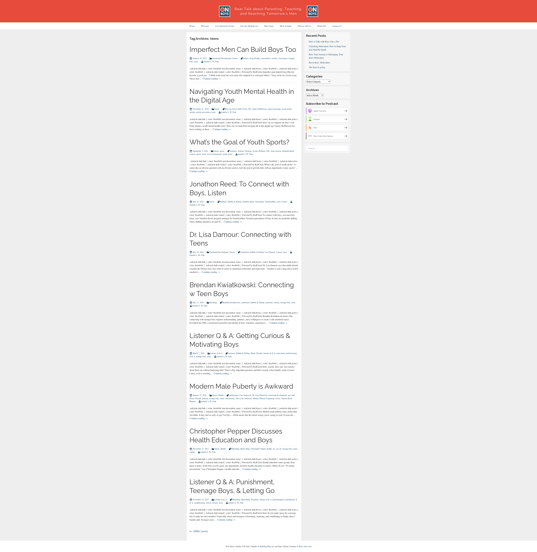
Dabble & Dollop (234, 201)
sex (274, 448)
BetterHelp (245, 499)
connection (244, 252)
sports (222, 151)
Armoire (233, 151)
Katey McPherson (260, 109)
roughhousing (199, 502)
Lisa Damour (270, 252)
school (208, 502)
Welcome (205, 25)
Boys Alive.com (305, 546)
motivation (280, 353)
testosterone (230, 398)
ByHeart (262, 151)
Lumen (192, 154)
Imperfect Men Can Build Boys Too (242, 49)
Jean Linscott (276, 151)
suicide (192, 112)
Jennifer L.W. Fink (211, 61)
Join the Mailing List (249, 25)
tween (277, 398)
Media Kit (321, 25)
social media (287, 109)
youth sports (227, 154)
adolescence (233, 395)
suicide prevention (203, 112)
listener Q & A (269, 353)
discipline (255, 499)
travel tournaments (214, 154)
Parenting (213, 302)
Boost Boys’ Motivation (319, 62)
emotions (269, 302)
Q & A (192, 356)
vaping (192, 452)
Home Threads (256, 353)
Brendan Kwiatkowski (231, 302)
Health (220, 395)
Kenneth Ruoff (288, 151)
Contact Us (337, 25)
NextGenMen (270, 201)
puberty (205, 398)
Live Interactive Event (224, 25)
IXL (249, 109)
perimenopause (278, 499)
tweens (284, 201)
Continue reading (212, 78)
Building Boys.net (267, 546)
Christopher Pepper (258, 448)
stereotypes (283, 58)
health (269, 448)
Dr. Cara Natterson (259, 395)
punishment (290, 499)
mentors (274, 58)
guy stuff (291, 395)
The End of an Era (317, 67)
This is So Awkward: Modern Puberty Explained (255, 398)
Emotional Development (221, 58)
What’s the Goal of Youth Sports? (239, 142)
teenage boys (285, 302)
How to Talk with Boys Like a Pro (324, 41)
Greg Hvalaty (255, 58)
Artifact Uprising (244, 151)
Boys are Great (231, 109)
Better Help (244, 448)
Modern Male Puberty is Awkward (241, 386)
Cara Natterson (245, 395)
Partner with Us (304, 25)
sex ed (278, 448)
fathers (246, 58)
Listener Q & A (216, 353)
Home (192, 25)
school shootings (274, 109)
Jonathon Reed (248, 201)
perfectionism (291, 353)
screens (215, 502)
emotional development (277, 395)
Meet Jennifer (286, 25)
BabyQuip (235, 448)
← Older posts (198, 531)
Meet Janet (269, 25)
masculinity (265, 58)
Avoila (255, 151)
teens (196, 61)
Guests (235, 58)
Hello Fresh (242, 109)
